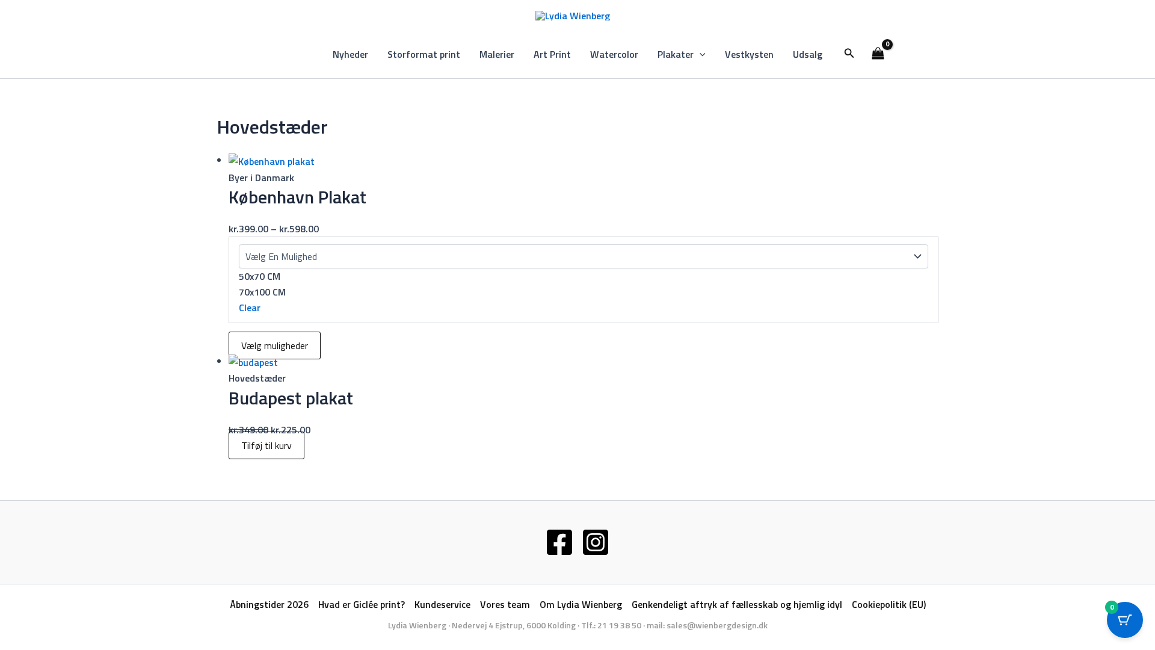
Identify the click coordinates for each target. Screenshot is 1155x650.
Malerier (496, 54)
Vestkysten (749, 54)
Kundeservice (442, 604)
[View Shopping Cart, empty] (878, 54)
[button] (700, 54)
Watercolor (614, 54)
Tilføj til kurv (266, 445)
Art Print (552, 54)
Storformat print (423, 54)
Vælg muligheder (274, 345)
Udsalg (807, 54)
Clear (249, 307)
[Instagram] (595, 542)
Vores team (505, 604)
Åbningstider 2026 (269, 604)
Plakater (676, 54)
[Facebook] (559, 542)
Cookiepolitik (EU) (889, 604)
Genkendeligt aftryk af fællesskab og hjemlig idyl (737, 604)
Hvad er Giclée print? (361, 604)
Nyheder (350, 54)
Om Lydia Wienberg (581, 604)
